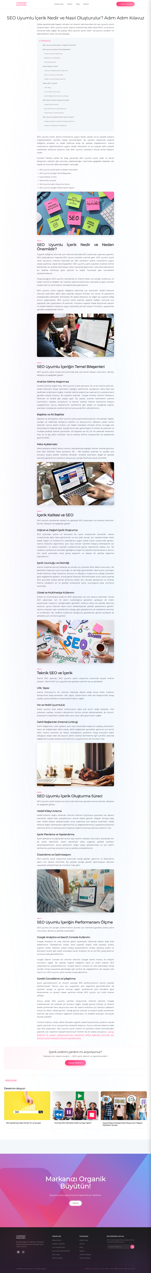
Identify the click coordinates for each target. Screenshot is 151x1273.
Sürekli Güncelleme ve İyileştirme (55, 125)
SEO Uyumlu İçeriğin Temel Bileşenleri (56, 49)
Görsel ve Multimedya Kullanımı (55, 79)
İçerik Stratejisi (57, 1258)
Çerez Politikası (85, 1258)
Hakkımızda (58, 4)
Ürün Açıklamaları (58, 1247)
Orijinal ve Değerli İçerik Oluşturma (56, 70)
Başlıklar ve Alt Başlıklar (52, 58)
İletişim (86, 4)
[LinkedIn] (18, 1252)
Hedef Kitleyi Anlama (51, 104)
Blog (78, 4)
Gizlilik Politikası (85, 1254)
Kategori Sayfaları (58, 1244)
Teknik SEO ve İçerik (50, 83)
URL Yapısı (47, 87)
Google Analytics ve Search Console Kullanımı (59, 121)
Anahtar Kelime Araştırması (53, 53)
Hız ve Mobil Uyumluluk (52, 92)
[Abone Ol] (132, 1247)
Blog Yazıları (56, 1240)
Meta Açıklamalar (50, 62)
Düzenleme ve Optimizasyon (54, 113)
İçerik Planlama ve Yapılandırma (55, 108)
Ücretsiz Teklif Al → (75, 1063)
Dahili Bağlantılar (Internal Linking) (56, 96)
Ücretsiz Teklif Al (125, 4)
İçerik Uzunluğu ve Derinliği (53, 75)
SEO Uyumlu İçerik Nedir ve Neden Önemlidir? (59, 45)
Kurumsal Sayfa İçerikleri (61, 1251)
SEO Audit (56, 1254)
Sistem (69, 4)
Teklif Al (75, 1203)
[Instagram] (23, 1252)
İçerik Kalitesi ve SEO (50, 66)
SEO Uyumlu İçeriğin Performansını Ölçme (58, 117)
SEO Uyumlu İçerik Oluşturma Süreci (56, 100)
